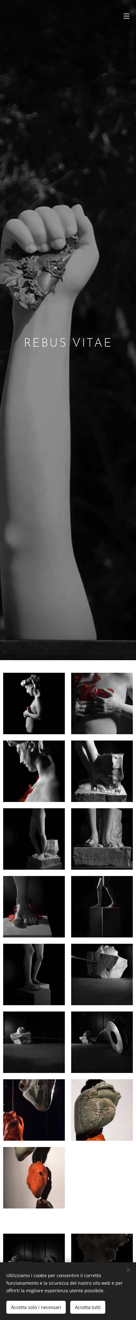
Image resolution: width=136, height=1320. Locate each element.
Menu (126, 15)
